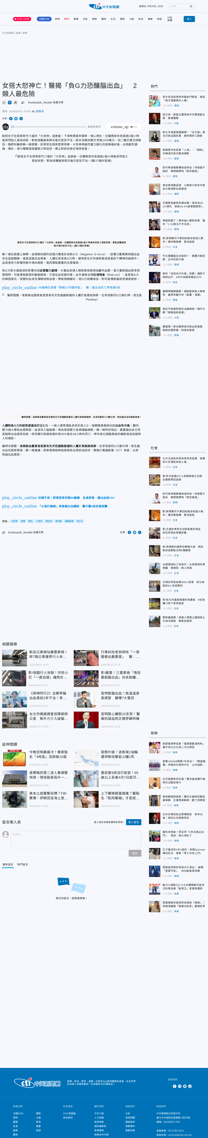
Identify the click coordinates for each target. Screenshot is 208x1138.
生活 (113, 19)
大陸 (131, 19)
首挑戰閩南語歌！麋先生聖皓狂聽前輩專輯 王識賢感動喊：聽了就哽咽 (154, 800)
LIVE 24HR (23, 19)
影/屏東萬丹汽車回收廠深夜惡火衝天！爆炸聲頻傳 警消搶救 (154, 242)
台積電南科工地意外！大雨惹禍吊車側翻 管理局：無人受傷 (154, 568)
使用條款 (99, 1122)
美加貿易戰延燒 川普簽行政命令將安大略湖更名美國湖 (154, 189)
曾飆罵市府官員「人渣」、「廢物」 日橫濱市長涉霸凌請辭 (154, 154)
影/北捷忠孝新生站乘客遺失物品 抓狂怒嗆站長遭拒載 (154, 533)
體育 (103, 19)
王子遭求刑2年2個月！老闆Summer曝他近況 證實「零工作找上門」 (154, 853)
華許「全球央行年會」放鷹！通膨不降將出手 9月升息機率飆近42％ (154, 277)
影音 (141, 19)
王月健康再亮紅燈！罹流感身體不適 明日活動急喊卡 (154, 783)
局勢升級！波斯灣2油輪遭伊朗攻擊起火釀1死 (86, 758)
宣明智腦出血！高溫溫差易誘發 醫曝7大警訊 (86, 699)
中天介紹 (99, 1113)
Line (184, 1086)
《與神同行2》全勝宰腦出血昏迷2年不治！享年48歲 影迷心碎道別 (14, 699)
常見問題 (130, 1118)
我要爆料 (130, 1126)
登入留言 (133, 822)
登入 (189, 19)
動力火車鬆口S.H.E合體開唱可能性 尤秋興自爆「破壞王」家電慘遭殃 (154, 889)
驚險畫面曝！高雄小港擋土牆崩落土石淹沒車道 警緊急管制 (154, 621)
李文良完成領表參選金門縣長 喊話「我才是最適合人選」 (154, 101)
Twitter (169, 1086)
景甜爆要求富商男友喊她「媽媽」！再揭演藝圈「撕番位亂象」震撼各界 (154, 906)
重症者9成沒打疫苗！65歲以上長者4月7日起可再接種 (86, 778)
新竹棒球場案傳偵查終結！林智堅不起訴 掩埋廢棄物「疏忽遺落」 (154, 171)
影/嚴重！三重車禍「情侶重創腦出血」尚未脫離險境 (86, 678)
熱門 (66, 19)
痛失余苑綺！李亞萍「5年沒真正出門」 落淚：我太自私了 (154, 836)
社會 (85, 19)
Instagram (179, 1086)
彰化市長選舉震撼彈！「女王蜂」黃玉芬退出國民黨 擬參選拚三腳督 (154, 136)
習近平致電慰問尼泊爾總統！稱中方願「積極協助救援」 (154, 313)
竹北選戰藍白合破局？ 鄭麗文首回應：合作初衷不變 (154, 260)
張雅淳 (40, 111)
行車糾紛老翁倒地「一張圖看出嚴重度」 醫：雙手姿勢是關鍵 (86, 658)
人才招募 (99, 1118)
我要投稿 (130, 1130)
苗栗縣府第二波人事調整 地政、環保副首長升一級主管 (14, 778)
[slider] (48, 127)
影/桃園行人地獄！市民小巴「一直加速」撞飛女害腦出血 (14, 678)
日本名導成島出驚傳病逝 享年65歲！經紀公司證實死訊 (154, 818)
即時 (57, 19)
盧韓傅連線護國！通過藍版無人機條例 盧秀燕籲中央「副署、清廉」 (154, 295)
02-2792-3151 (176, 1131)
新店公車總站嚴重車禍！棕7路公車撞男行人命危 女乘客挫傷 (14, 658)
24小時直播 (69, 1113)
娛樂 (94, 19)
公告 (128, 1113)
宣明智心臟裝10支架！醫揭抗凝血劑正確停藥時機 (86, 720)
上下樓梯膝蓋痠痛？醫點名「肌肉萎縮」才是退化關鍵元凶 (86, 799)
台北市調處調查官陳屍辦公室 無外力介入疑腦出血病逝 (14, 720)
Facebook (174, 1086)
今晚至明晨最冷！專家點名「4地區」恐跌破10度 (14, 758)
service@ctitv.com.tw (180, 1135)
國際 (122, 19)
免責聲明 (99, 1130)
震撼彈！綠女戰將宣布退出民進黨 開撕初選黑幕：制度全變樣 (154, 330)
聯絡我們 (130, 1122)
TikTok (190, 1086)
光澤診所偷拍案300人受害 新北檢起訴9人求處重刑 (154, 586)
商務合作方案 (101, 1134)
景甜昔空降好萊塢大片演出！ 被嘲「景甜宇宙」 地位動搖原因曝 (154, 871)
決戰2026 (44, 19)
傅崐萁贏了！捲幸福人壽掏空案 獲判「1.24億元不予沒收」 (154, 224)
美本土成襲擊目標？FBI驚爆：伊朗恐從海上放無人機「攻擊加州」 (14, 799)
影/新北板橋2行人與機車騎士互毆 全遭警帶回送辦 (154, 480)
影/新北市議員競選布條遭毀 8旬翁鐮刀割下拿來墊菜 (154, 603)
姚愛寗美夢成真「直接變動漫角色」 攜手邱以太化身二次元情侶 (154, 747)
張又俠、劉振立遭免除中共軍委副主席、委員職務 (154, 118)
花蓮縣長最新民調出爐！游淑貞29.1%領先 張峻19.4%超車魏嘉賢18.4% (154, 207)
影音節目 (68, 1118)
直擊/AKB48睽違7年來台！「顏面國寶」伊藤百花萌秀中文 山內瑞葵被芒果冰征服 (154, 765)
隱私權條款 (100, 1126)
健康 (150, 19)
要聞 (76, 19)
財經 (159, 19)
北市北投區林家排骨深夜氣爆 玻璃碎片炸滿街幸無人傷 (154, 462)
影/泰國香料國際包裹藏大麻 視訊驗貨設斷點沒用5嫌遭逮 (154, 550)
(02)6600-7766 (172, 1122)
